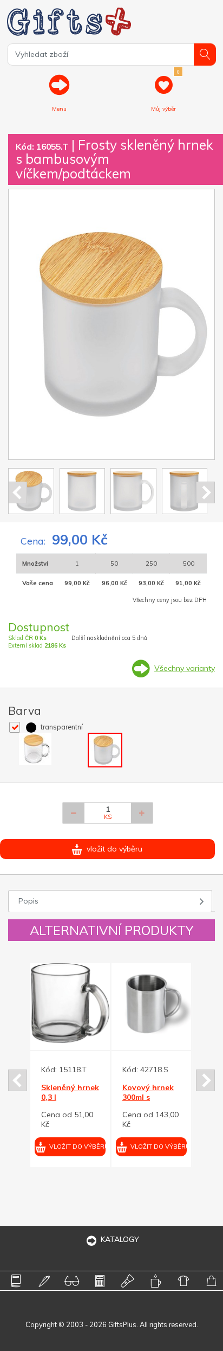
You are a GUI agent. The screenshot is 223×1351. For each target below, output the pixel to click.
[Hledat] (205, 54)
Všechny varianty (184, 668)
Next (205, 492)
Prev (17, 492)
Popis (28, 901)
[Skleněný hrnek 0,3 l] (70, 1003)
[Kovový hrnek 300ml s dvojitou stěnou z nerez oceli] (151, 1003)
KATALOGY (120, 1239)
